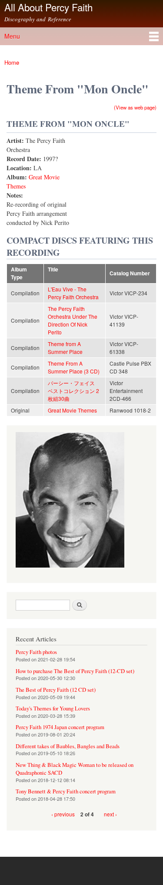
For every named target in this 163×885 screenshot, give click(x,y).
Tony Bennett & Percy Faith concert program (66, 791)
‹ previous (63, 814)
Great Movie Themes (72, 410)
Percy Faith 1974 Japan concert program (60, 727)
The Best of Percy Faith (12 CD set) (56, 689)
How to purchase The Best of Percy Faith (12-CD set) (75, 671)
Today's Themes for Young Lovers (53, 708)
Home (11, 62)
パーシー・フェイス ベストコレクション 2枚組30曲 (73, 390)
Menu (12, 36)
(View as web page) (135, 107)
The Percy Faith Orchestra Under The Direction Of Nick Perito (72, 320)
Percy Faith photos (36, 652)
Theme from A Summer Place (65, 347)
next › (110, 814)
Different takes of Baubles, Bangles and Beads (68, 746)
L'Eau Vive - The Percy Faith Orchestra (73, 293)
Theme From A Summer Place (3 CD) (74, 367)
